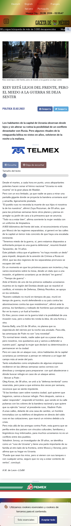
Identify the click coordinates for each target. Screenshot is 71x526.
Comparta (46, 108)
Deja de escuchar (34, 165)
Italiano (29, 8)
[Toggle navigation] (6, 21)
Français (55, 4)
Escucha (11, 165)
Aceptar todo (48, 519)
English (29, 4)
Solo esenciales (26, 519)
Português (43, 8)
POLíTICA (7, 108)
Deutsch (15, 4)
